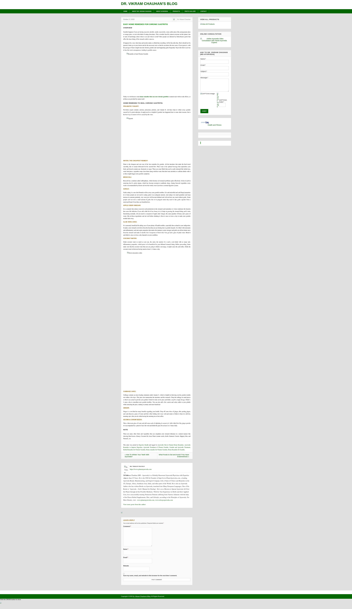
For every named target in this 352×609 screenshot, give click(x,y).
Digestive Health (143, 445)
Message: (204, 78)
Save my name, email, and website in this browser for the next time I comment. (150, 575)
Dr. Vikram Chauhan (183, 19)
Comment (127, 526)
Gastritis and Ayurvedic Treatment (179, 447)
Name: (203, 59)
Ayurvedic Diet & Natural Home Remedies (171, 445)
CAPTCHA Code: (223, 101)
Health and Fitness (214, 125)
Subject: (203, 71)
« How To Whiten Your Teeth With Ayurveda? (137, 456)
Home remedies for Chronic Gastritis (156, 450)
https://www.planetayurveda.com (141, 469)
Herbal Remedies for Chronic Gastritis (134, 450)
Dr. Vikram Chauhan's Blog (149, 4)
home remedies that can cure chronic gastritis (154, 96)
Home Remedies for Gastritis (176, 450)
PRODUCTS (176, 11)
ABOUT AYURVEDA (162, 11)
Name (125, 549)
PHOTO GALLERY (190, 11)
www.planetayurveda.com (145, 500)
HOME (125, 11)
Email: (203, 65)
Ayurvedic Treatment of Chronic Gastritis (155, 447)
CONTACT (203, 11)
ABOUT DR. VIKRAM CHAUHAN (141, 11)
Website (126, 566)
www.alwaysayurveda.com (164, 500)
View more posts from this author (134, 504)
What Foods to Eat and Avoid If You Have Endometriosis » (174, 456)
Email (125, 557)
